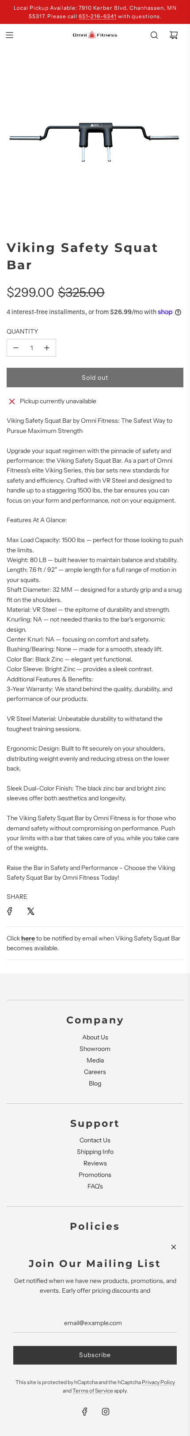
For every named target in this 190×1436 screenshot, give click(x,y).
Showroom (95, 1049)
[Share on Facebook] (9, 911)
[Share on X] (30, 911)
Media (95, 1060)
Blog (95, 1083)
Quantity (22, 331)
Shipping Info (95, 1152)
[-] (16, 347)
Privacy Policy (158, 1382)
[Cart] (173, 35)
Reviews (95, 1163)
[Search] (154, 35)
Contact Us (95, 1140)
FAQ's (95, 1186)
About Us (95, 1037)
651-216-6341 (98, 16)
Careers (95, 1072)
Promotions (95, 1175)
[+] (47, 347)
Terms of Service (92, 1390)
